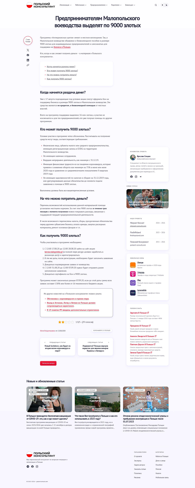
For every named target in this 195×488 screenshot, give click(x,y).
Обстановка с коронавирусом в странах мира (68, 298)
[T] (140, 176)
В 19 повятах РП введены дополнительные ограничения (73, 310)
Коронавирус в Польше (102, 330)
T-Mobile (140, 272)
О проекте (138, 456)
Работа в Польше (162, 456)
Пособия (159, 465)
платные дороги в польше (141, 344)
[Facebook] (131, 176)
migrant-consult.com (138, 226)
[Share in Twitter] (27, 50)
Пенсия (158, 469)
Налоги (158, 473)
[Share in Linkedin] (27, 60)
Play (139, 280)
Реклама (137, 477)
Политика (137, 473)
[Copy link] (27, 65)
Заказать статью (140, 469)
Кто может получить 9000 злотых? (62, 70)
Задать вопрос (139, 465)
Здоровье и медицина (38, 394)
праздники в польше (139, 325)
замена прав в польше (140, 352)
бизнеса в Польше (62, 47)
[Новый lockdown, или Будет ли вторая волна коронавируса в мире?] (57, 347)
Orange (140, 262)
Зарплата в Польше (138, 312)
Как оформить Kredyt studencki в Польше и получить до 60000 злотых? (148, 203)
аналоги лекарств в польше (142, 336)
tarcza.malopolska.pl (54, 252)
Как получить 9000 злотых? (59, 79)
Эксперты (137, 460)
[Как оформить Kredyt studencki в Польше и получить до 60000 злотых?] (147, 198)
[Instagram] (136, 176)
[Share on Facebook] (27, 55)
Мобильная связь (162, 477)
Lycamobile (141, 290)
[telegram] (28, 466)
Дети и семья (160, 460)
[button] (156, 5)
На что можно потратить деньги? (62, 74)
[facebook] (32, 466)
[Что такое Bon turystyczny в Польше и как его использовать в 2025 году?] (97, 399)
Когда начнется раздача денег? (61, 66)
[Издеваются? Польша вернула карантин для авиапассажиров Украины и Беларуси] (95, 347)
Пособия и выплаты (85, 394)
